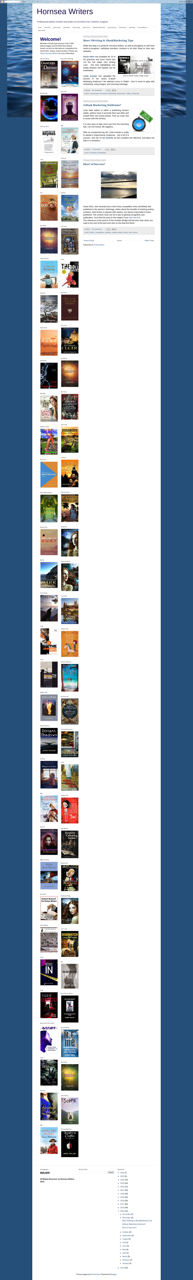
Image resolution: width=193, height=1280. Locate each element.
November (126, 1218)
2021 (122, 1190)
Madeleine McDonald (99, 27)
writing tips (135, 93)
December (126, 1214)
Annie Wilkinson (142, 27)
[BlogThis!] (109, 90)
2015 (122, 1211)
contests (108, 232)
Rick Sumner (122, 27)
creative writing (117, 232)
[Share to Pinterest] (115, 90)
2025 (122, 1176)
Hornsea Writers (65, 11)
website (109, 138)
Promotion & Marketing (108, 93)
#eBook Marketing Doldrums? (102, 105)
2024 (122, 1180)
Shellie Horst (86, 27)
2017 (122, 1204)
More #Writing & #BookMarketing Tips (108, 40)
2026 (122, 1173)
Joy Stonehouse (112, 27)
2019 (122, 1197)
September (127, 1236)
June (124, 1246)
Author (92, 232)
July (124, 1242)
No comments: (97, 90)
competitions (99, 232)
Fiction (125, 232)
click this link (134, 217)
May (124, 1249)
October (125, 1232)
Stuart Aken (66, 27)
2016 (122, 1208)
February (126, 1260)
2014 (122, 1268)
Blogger (113, 1274)
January (125, 1263)
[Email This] (107, 90)
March (125, 1256)
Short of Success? (94, 164)
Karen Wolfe (41, 30)
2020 (122, 1194)
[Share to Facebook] (113, 90)
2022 (122, 1187)
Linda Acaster (57, 27)
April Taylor (132, 27)
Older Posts (149, 241)
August (125, 1239)
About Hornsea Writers (49, 53)
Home (40, 27)
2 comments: (97, 149)
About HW (47, 27)
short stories (133, 232)
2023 (122, 1183)
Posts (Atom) (99, 245)
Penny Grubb (76, 27)
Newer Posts (89, 241)
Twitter (128, 93)
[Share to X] (111, 90)
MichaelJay (95, 1274)
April (124, 1253)
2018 (122, 1201)
